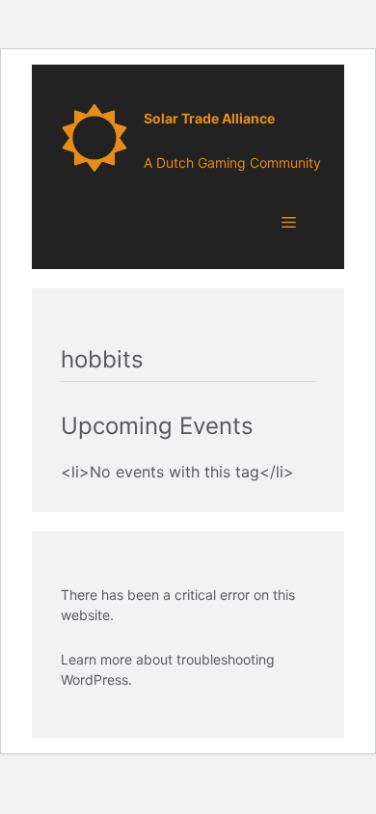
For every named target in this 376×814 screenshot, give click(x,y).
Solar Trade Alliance (209, 118)
